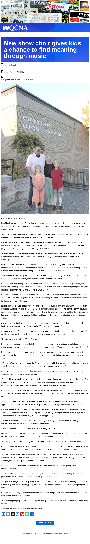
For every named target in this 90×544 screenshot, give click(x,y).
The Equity (12, 65)
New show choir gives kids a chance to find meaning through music (42, 49)
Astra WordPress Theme (58, 534)
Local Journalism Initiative (22, 80)
